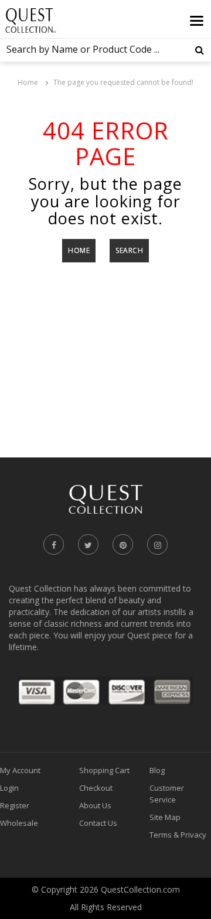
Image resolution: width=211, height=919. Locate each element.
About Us (95, 805)
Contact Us (98, 823)
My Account (20, 770)
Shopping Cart (104, 770)
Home (28, 82)
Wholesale (19, 823)
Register (14, 805)
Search (129, 250)
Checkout (96, 788)
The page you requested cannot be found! (123, 82)
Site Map (165, 817)
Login (9, 788)
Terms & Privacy (177, 834)
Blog (157, 770)
